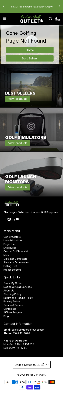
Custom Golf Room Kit (16, 251)
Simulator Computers (15, 258)
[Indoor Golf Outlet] (31, 19)
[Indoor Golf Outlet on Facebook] (5, 219)
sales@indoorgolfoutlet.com (28, 329)
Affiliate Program (13, 312)
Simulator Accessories (16, 262)
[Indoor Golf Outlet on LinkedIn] (13, 219)
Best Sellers (30, 58)
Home (30, 50)
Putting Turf (10, 266)
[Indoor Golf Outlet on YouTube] (17, 219)
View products (17, 98)
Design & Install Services (18, 286)
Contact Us (10, 308)
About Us (9, 290)
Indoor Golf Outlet (35, 374)
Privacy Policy (12, 301)
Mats (6, 255)
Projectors (9, 244)
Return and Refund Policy (18, 297)
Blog (6, 316)
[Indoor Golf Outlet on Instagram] (9, 219)
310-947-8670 (21, 333)
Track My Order (13, 283)
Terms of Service (13, 305)
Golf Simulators (12, 236)
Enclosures (10, 247)
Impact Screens (12, 269)
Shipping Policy (12, 294)
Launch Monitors (13, 240)
